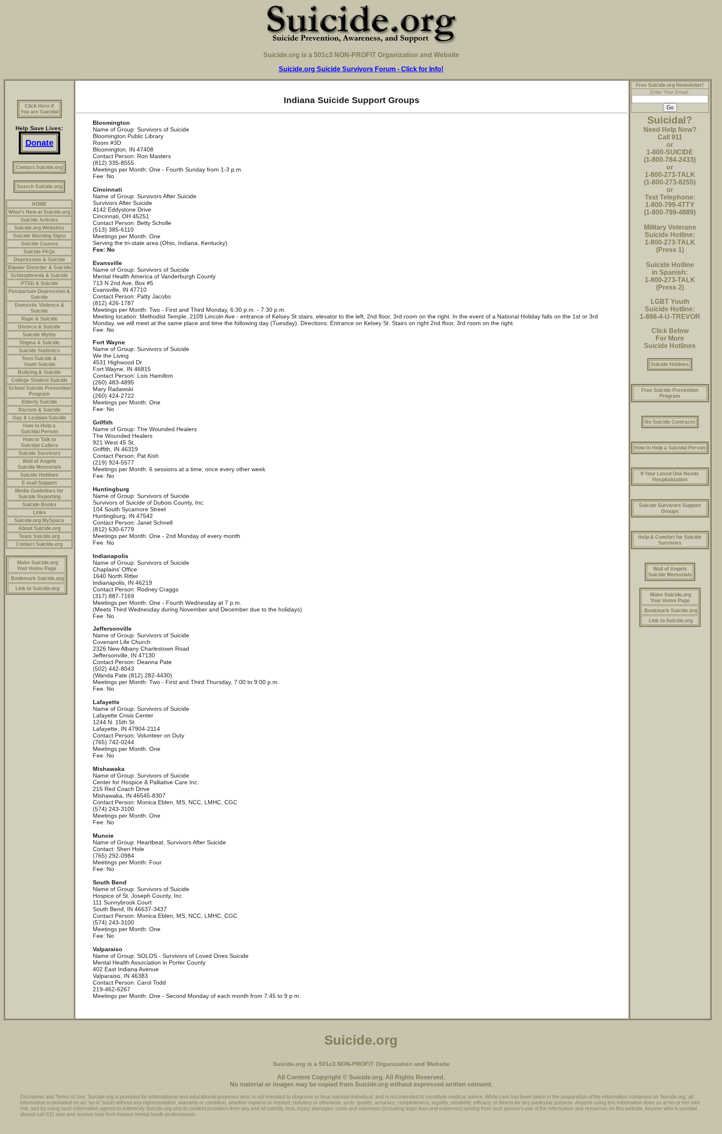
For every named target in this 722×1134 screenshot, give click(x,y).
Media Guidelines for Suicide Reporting (39, 494)
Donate (39, 142)
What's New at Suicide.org (39, 212)
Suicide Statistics (39, 351)
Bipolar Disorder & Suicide (39, 267)
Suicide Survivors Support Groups (670, 508)
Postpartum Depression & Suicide (39, 294)
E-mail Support (39, 483)
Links (39, 512)
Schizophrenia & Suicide (39, 275)
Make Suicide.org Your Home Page (37, 565)
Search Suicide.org (39, 186)
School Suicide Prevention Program (39, 391)
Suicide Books (39, 505)
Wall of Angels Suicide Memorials (39, 464)
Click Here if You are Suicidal (39, 109)
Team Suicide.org (39, 536)
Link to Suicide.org (37, 588)
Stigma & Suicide (39, 343)
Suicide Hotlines (39, 475)
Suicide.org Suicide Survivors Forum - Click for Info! (361, 69)
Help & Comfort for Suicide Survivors (670, 540)
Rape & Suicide (39, 319)
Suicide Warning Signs (39, 236)
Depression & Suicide (39, 260)
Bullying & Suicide (39, 372)
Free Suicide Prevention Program (669, 393)
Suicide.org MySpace (39, 520)
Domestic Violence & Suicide (39, 308)
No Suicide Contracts (670, 422)
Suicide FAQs (39, 252)
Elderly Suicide (39, 402)
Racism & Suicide (39, 410)
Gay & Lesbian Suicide (39, 418)
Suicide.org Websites (39, 228)
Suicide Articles (39, 220)
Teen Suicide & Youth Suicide (39, 361)
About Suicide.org (39, 528)
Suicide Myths (39, 335)
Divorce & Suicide (39, 327)
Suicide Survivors (39, 453)
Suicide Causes (39, 244)
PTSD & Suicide (39, 283)
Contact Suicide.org (39, 167)
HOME (39, 204)
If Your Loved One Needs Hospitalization (670, 476)
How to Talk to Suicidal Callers (39, 442)
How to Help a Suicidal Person (39, 428)
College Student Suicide (39, 380)
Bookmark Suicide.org (37, 578)
